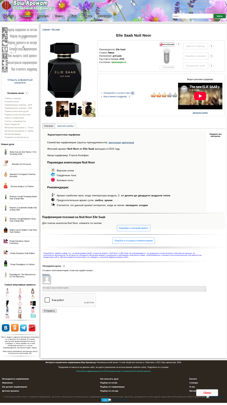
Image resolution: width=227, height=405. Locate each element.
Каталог (8, 16)
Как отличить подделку (115, 96)
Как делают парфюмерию (14, 387)
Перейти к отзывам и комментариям (134, 240)
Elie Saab (56, 29)
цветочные (128, 142)
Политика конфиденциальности (90, 371)
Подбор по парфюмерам (112, 387)
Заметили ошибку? (65, 126)
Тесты (59, 16)
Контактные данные (142, 371)
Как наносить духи (109, 379)
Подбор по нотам (108, 383)
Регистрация (180, 6)
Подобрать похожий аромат (133, 228)
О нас (88, 16)
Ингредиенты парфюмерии (15, 379)
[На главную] (19, 5)
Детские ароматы (10, 391)
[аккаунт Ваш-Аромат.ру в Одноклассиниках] (15, 328)
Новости (43, 16)
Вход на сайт (203, 6)
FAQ (74, 16)
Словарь (25, 16)
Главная (46, 29)
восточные (115, 142)
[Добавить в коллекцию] (167, 56)
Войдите (46, 274)
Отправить (49, 310)
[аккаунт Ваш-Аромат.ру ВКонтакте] (6, 328)
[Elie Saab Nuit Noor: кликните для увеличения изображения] (64, 69)
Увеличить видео (200, 113)
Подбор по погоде (109, 391)
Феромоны (7, 383)
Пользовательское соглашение (118, 371)
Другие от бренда (195, 46)
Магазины (104, 16)
